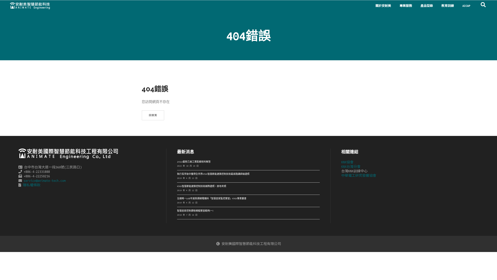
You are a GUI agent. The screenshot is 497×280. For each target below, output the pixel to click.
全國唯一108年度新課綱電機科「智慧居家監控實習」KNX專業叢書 (211, 198)
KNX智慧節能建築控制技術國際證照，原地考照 (201, 186)
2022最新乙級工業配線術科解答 (194, 161)
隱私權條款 (31, 185)
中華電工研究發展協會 (358, 175)
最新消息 (185, 151)
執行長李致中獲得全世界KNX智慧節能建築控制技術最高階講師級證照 (213, 174)
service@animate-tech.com (45, 180)
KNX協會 (347, 162)
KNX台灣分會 (351, 166)
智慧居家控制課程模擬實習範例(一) (195, 210)
